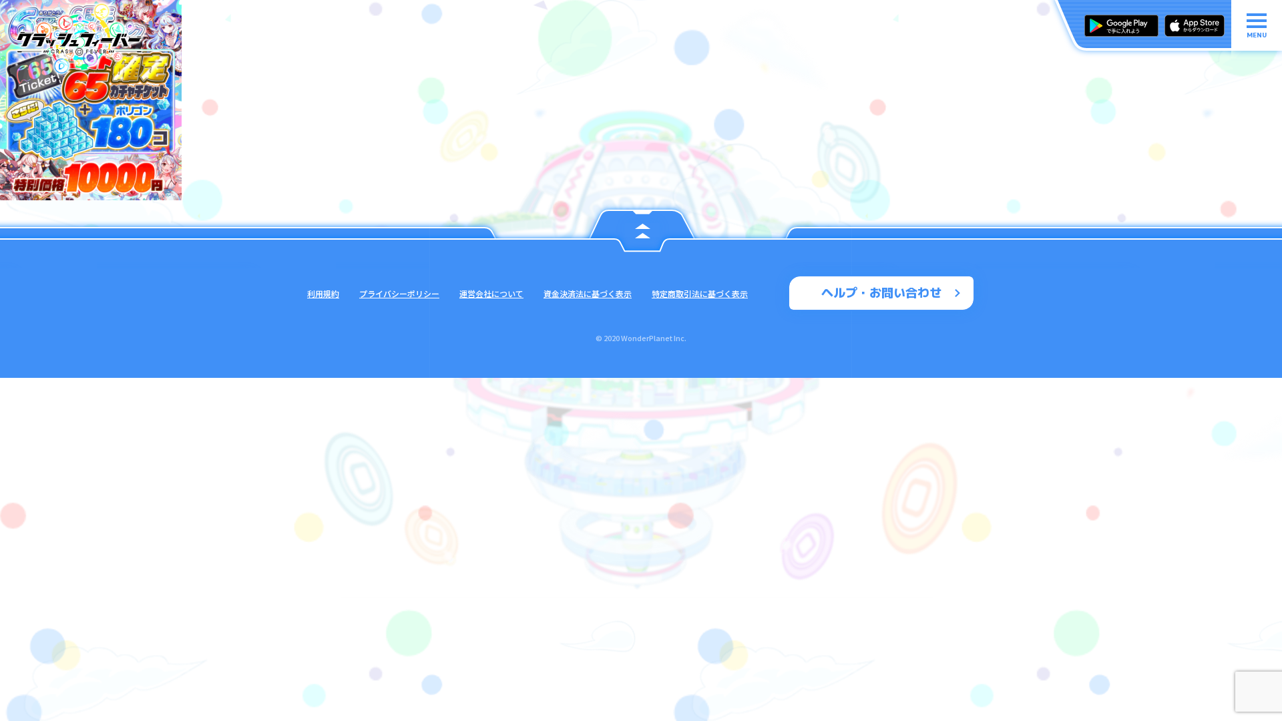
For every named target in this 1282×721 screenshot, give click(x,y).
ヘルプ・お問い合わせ (881, 292)
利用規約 (323, 293)
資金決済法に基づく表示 (588, 293)
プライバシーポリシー (399, 293)
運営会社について (491, 293)
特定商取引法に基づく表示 (700, 293)
